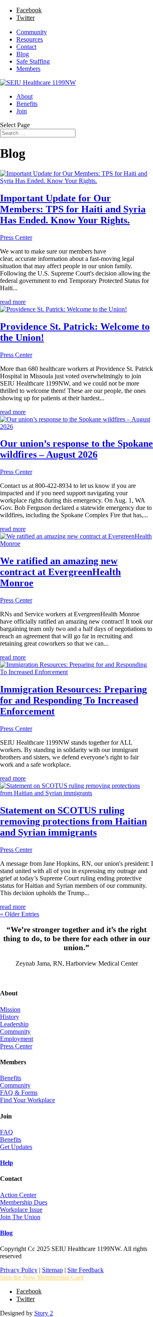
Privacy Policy (19, 1269)
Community (31, 32)
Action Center (18, 1194)
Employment (16, 1038)
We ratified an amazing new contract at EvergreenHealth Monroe (60, 572)
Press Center (16, 237)
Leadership (14, 1024)
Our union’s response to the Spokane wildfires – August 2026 (76, 449)
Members (28, 68)
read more (13, 301)
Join (21, 111)
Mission (10, 1009)
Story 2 (43, 1313)
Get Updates (16, 1146)
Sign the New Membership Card (42, 1277)
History (9, 1016)
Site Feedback (85, 1269)
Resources (29, 39)
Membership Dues (23, 1202)
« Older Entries (19, 914)
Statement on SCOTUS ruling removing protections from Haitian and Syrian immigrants (73, 821)
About (24, 96)
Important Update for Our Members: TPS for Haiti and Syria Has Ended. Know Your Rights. (73, 209)
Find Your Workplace (27, 1099)
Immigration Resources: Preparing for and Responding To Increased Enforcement (73, 700)
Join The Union (20, 1216)
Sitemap (52, 1269)
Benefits (27, 103)
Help (6, 1162)
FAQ (6, 1132)
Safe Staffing (33, 61)
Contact (26, 46)
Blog (22, 54)
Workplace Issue (21, 1209)
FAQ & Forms (19, 1092)
